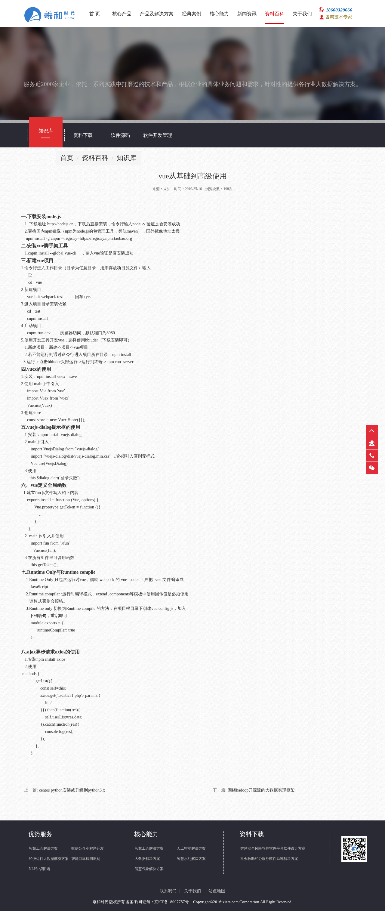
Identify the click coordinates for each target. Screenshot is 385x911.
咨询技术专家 (338, 16)
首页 (66, 158)
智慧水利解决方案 (191, 859)
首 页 (94, 13)
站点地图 (216, 891)
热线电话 (372, 455)
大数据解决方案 (147, 859)
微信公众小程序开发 (87, 848)
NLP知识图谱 (39, 869)
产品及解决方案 (157, 13)
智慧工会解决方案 (43, 848)
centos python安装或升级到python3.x (72, 790)
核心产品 (121, 13)
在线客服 (372, 443)
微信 (372, 468)
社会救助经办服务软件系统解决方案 (269, 859)
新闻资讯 (247, 13)
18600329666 (339, 10)
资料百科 (274, 13)
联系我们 (168, 891)
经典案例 (191, 13)
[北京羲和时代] (50, 15)
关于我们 (302, 13)
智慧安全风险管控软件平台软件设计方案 (272, 848)
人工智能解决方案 (191, 848)
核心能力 (219, 13)
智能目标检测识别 (85, 859)
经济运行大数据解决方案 (49, 859)
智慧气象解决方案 (149, 869)
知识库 (127, 158)
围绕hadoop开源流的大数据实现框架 (261, 790)
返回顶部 (372, 431)
